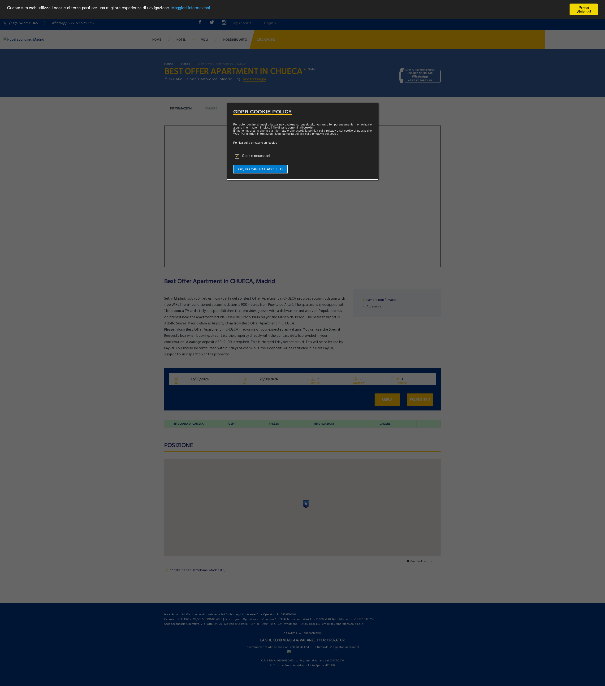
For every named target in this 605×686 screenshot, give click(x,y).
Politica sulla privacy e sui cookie (255, 142)
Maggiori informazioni (190, 8)
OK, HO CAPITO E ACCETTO (260, 169)
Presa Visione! (583, 9)
